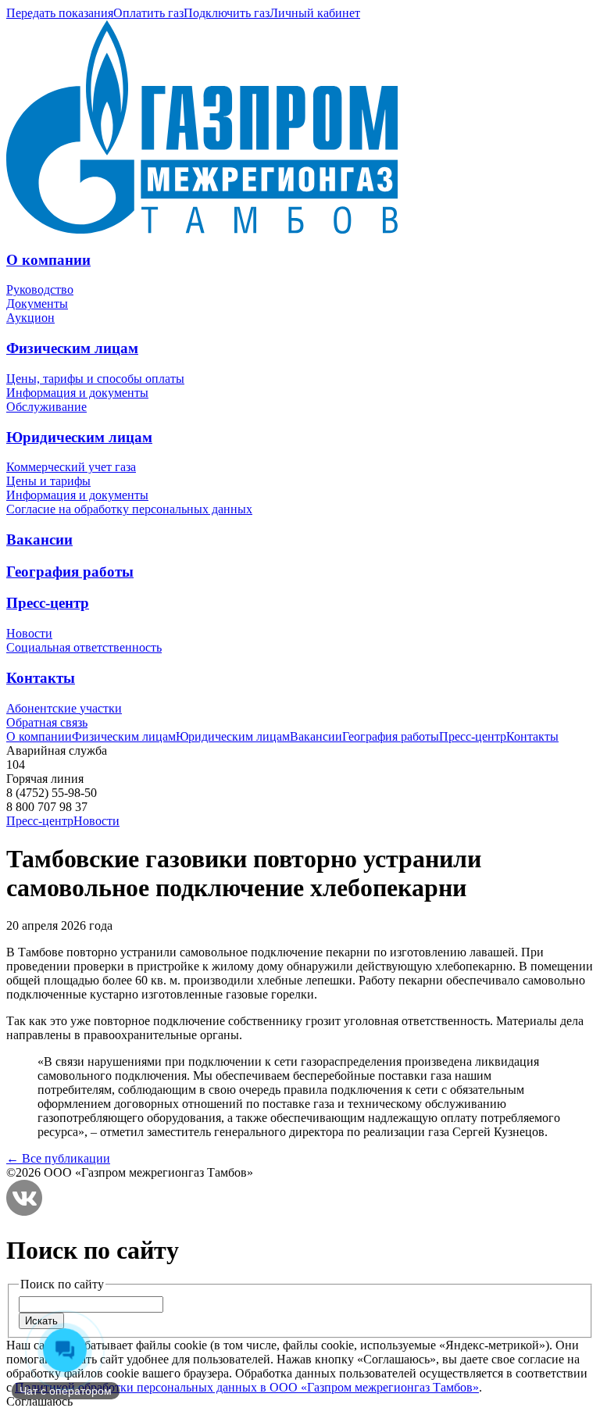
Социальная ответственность (84, 647)
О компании (48, 260)
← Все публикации (58, 1158)
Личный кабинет (315, 13)
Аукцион (30, 317)
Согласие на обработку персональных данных (129, 509)
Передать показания (59, 13)
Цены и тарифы (48, 481)
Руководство (39, 289)
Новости (29, 633)
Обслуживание (46, 406)
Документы (37, 303)
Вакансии (39, 539)
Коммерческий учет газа (71, 466)
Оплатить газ (148, 13)
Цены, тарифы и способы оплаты (95, 378)
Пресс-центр (47, 603)
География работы (70, 571)
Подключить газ (227, 13)
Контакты (40, 678)
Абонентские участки (64, 708)
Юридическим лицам (79, 437)
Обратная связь (47, 722)
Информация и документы (77, 392)
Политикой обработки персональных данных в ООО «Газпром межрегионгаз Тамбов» (247, 1387)
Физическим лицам (72, 348)
